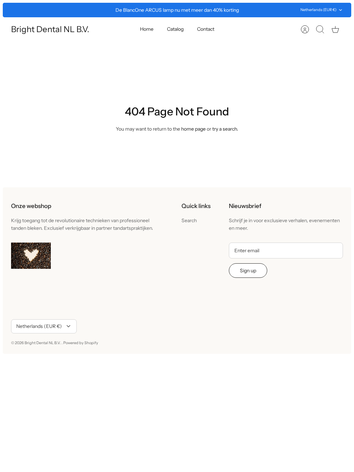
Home (146, 29)
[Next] (255, 10)
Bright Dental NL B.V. (43, 342)
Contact (205, 29)
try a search (224, 129)
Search (189, 220)
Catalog (175, 29)
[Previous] (99, 10)
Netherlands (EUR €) (318, 9)
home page (193, 129)
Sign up (248, 270)
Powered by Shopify (80, 342)
